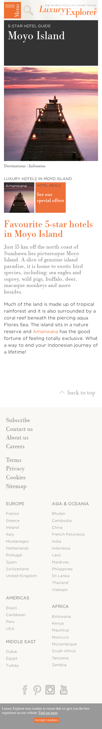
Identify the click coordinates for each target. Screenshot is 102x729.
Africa (60, 606)
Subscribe (18, 420)
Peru (10, 621)
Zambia (59, 665)
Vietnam (60, 590)
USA (10, 629)
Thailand (60, 583)
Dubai (11, 651)
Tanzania (60, 658)
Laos (56, 555)
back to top (81, 392)
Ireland (12, 527)
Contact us (19, 429)
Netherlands (17, 548)
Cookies (16, 477)
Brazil (11, 608)
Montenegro (17, 541)
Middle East (21, 641)
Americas (17, 598)
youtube (63, 689)
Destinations (15, 165)
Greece (13, 521)
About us (17, 437)
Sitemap (16, 486)
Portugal (14, 555)
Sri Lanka (60, 576)
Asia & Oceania (70, 503)
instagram (50, 689)
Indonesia (37, 166)
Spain (11, 562)
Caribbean (16, 615)
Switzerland (17, 569)
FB (25, 689)
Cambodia (62, 521)
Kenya (58, 623)
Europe (15, 503)
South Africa (64, 651)
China (57, 527)
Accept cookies (46, 720)
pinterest (37, 689)
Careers (15, 446)
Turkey (12, 665)
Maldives (60, 562)
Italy (10, 534)
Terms (14, 460)
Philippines (62, 569)
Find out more (48, 713)
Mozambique (64, 644)
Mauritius (60, 630)
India (56, 541)
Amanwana (45, 331)
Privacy (15, 468)
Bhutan (58, 513)
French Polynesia (68, 534)
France (12, 513)
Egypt (11, 658)
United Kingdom (21, 576)
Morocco (60, 637)
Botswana (61, 616)
